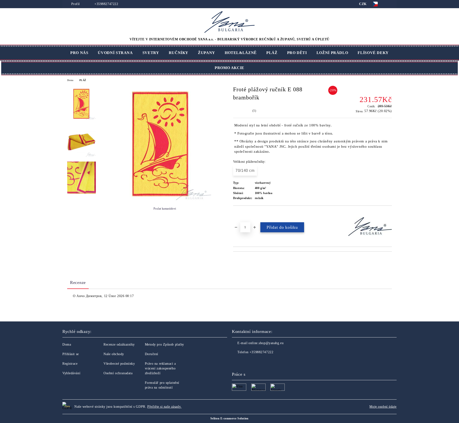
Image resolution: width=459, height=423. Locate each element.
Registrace (70, 363)
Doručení (151, 354)
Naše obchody (114, 354)
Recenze (78, 282)
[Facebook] (236, 362)
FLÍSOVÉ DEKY (373, 53)
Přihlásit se (70, 354)
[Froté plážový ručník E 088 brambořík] (161, 199)
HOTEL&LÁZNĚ (241, 53)
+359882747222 (105, 4)
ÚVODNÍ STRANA (115, 53)
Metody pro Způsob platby (164, 344)
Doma (70, 80)
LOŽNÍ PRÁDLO (332, 53)
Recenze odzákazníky (119, 344)
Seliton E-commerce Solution (229, 418)
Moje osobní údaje (383, 406)
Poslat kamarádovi (164, 208)
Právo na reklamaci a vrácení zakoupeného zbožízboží (160, 368)
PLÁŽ (272, 53)
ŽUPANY (206, 53)
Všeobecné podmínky (119, 363)
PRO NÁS (79, 53)
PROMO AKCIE (229, 68)
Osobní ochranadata (118, 373)
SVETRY (150, 53)
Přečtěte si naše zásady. (164, 406)
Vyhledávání (71, 373)
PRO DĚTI (297, 53)
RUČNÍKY (178, 53)
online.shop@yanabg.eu (266, 343)
